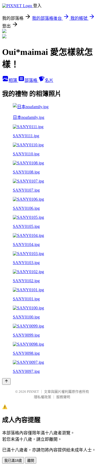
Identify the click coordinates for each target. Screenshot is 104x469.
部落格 (31, 80)
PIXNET (33, 392)
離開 (30, 461)
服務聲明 (63, 397)
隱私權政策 (42, 397)
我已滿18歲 (13, 461)
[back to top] (6, 381)
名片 (49, 80)
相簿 (13, 80)
